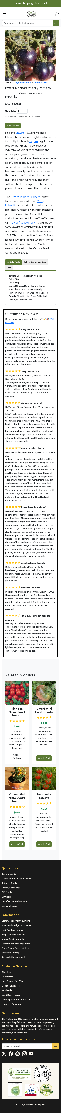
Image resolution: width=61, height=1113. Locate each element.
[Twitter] (4, 1053)
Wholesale (7, 990)
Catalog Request (10, 905)
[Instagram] (24, 1053)
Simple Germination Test (14, 934)
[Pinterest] (17, 1053)
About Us (6, 972)
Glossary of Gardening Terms (16, 943)
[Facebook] (11, 1053)
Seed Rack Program (11, 994)
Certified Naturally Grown (14, 901)
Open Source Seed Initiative (15, 948)
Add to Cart (13, 125)
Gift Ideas (6, 896)
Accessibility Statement (13, 957)
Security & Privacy (10, 952)
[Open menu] (4, 14)
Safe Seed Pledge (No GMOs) (16, 925)
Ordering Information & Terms (16, 999)
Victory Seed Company (34, 1104)
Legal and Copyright (12, 1004)
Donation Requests (11, 985)
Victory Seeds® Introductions (16, 920)
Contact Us (7, 976)
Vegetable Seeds (22, 82)
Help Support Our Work (13, 981)
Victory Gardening (11, 887)
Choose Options (17, 756)
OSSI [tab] (9, 267)
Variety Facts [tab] (13, 262)
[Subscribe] (55, 1046)
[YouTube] (31, 1053)
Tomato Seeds (41, 82)
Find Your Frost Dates (12, 929)
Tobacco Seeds (9, 883)
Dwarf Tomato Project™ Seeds (17, 878)
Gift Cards (7, 892)
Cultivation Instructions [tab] (35, 262)
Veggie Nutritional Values (14, 939)
